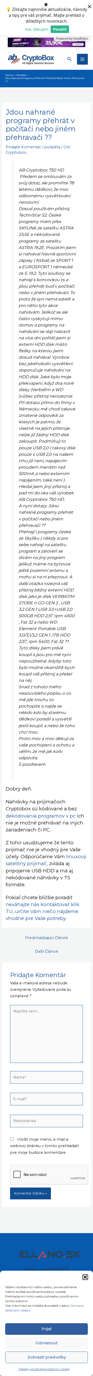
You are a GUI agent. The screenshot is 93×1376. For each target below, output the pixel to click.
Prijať (47, 1328)
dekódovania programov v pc (41, 816)
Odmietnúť (46, 1342)
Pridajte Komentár (23, 147)
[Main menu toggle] (82, 59)
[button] (85, 1277)
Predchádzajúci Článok (46, 937)
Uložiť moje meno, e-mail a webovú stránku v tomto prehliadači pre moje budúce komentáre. (44, 1146)
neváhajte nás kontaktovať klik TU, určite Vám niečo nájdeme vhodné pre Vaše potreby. (42, 911)
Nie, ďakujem (37, 29)
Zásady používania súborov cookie (44, 1369)
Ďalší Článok (46, 951)
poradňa (52, 147)
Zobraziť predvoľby (46, 1357)
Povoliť (60, 29)
